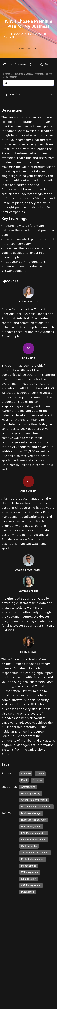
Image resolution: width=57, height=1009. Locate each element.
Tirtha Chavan (28, 651)
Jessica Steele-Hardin (28, 569)
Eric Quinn (39, 34)
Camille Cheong (28, 591)
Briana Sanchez (21, 34)
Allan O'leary (28, 491)
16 (46, 64)
